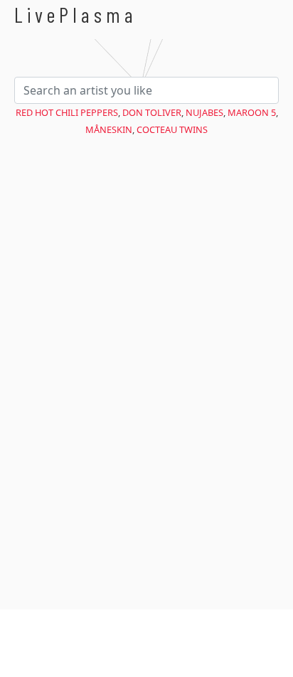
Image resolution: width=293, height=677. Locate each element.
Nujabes (204, 112)
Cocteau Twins (172, 129)
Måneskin (108, 129)
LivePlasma (75, 14)
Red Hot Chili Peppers (67, 112)
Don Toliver (151, 112)
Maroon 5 (252, 112)
